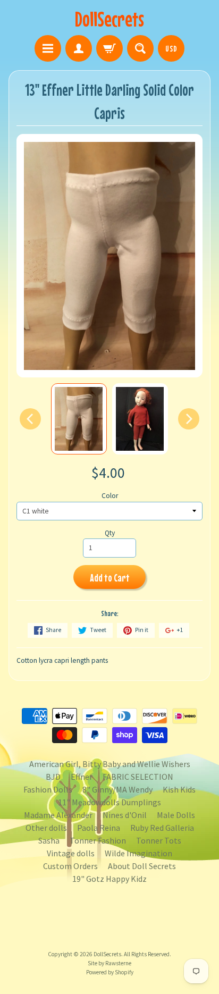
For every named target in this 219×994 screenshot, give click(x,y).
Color (110, 495)
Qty (110, 532)
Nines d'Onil (125, 815)
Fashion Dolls (47, 789)
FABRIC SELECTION (138, 776)
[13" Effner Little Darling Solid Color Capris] (79, 419)
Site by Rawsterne (109, 963)
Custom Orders (70, 866)
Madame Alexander (58, 815)
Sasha (49, 840)
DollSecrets (109, 19)
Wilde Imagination (138, 853)
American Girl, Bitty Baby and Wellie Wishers (109, 764)
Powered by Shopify (109, 972)
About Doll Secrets (142, 866)
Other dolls (46, 827)
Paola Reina (98, 827)
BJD (53, 776)
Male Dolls (176, 815)
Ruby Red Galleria (162, 827)
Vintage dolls (71, 853)
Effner (81, 776)
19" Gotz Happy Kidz (109, 878)
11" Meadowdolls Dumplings (109, 802)
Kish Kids (179, 789)
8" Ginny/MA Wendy (117, 789)
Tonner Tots (158, 840)
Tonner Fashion (98, 840)
